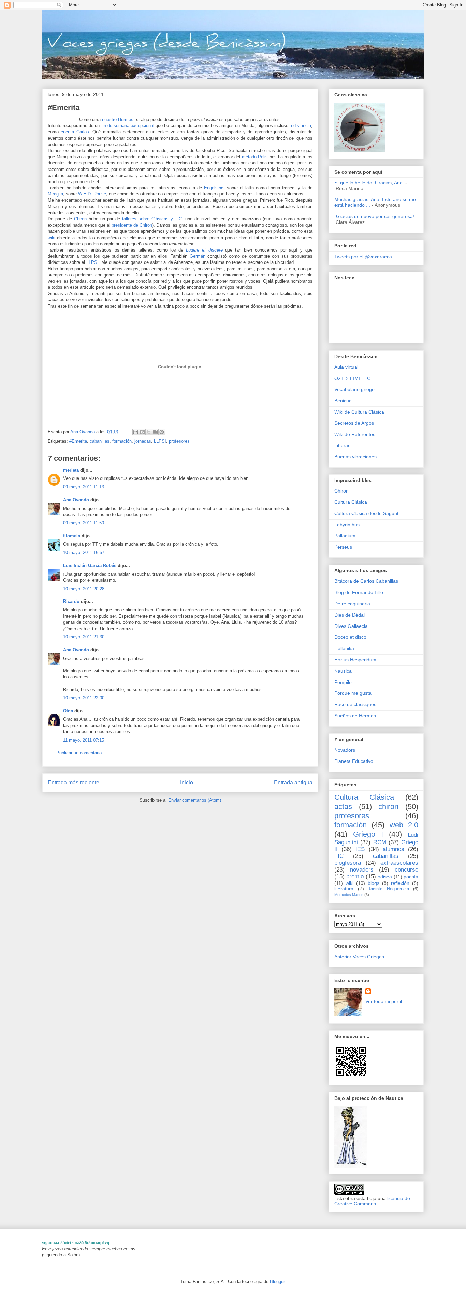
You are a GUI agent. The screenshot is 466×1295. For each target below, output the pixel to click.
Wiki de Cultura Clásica (359, 412)
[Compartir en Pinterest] (161, 432)
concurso (406, 869)
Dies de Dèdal (349, 615)
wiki (52, 237)
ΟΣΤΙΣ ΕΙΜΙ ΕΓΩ (352, 378)
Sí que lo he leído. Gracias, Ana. (369, 182)
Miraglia (55, 194)
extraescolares (399, 863)
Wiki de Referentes (354, 434)
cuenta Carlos (75, 131)
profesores (179, 441)
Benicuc (342, 400)
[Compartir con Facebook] (155, 432)
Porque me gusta (353, 693)
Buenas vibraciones (355, 456)
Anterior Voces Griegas (359, 956)
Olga (68, 710)
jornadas (142, 441)
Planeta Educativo (353, 761)
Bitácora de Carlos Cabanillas (366, 581)
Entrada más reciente (73, 782)
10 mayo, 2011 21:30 (83, 636)
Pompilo (343, 682)
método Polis (255, 156)
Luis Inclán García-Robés (89, 565)
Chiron (80, 218)
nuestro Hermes (117, 119)
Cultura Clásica (350, 502)
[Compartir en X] (148, 432)
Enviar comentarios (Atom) (194, 800)
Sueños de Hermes (355, 715)
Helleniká (344, 648)
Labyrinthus (347, 524)
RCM (379, 842)
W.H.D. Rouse (92, 194)
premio (355, 876)
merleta (71, 470)
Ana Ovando (76, 499)
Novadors (344, 750)
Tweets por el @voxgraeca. (363, 256)
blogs (373, 883)
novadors (362, 869)
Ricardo (71, 601)
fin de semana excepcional (127, 125)
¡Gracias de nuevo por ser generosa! (374, 216)
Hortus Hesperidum (355, 659)
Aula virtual (346, 367)
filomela (71, 535)
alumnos (393, 849)
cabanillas (100, 441)
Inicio (186, 782)
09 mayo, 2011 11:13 (83, 486)
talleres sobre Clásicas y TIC (152, 218)
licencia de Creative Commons (372, 1201)
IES (360, 849)
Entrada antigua (293, 782)
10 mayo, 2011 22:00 (83, 697)
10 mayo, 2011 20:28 (83, 588)
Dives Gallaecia (351, 626)
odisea (385, 876)
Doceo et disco (350, 637)
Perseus (343, 547)
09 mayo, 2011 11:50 (83, 522)
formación (122, 441)
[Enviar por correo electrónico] (135, 432)
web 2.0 (404, 825)
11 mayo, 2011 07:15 (83, 740)
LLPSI (92, 262)
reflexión (400, 883)
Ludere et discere (204, 250)
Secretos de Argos (354, 423)
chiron (388, 806)
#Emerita (78, 441)
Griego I (368, 834)
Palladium (344, 535)
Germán (198, 256)
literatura (343, 888)
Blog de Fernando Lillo (358, 592)
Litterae (342, 445)
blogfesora (347, 863)
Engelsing (213, 187)
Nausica (343, 671)
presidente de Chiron (132, 225)
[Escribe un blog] (142, 432)
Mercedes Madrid (348, 895)
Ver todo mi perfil (383, 1001)
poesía (411, 876)
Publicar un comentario (79, 752)
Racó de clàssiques (355, 704)
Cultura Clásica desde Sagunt (366, 513)
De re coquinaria (352, 603)
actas (343, 806)
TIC (339, 856)
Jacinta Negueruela (388, 889)
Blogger (277, 1281)
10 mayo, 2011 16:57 (83, 552)
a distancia (300, 125)
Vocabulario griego (354, 389)
